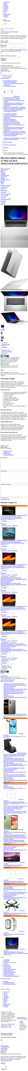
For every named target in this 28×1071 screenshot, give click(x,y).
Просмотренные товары (7, 681)
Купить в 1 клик (6, 350)
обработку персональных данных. (18, 49)
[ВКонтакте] (1, 356)
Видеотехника (16, 97)
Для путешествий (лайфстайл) (13, 110)
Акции (5, 3)
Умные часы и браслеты (10, 969)
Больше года (7, 452)
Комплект (3, 190)
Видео (2, 204)
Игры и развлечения (20, 108)
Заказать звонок (14, 31)
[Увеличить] (12, 277)
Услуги (5, 11)
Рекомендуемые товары (10, 984)
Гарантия (6, 7)
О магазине (6, 1)
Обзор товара (4, 187)
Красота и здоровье (20, 107)
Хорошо (3, 1063)
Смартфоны (14, 80)
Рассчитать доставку (7, 351)
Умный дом (16, 96)
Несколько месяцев (8, 455)
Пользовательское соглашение (8, 1037)
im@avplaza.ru (23, 1018)
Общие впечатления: (6, 484)
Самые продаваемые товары (8, 679)
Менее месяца (7, 453)
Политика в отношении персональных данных (7, 1034)
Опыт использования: (6, 448)
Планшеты (13, 82)
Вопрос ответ (7, 14)
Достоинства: (4, 457)
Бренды (5, 10)
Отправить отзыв (5, 499)
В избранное (5, 527)
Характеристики (5, 194)
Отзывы (6, 16)
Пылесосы (13, 86)
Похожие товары (5, 199)
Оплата (5, 4)
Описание (3, 192)
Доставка (6, 6)
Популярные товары (9, 982)
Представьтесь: (4, 497)
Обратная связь (4, 1045)
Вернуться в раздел (5, 185)
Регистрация (7, 20)
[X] (8, 356)
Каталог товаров (7, 76)
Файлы (2, 202)
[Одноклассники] (3, 356)
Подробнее (3, 524)
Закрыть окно (4, 69)
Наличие (3, 201)
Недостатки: (4, 471)
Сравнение (14, 525)
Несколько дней (8, 450)
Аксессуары (4, 195)
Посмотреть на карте (6, 1026)
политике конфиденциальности (10, 1060)
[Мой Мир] (6, 356)
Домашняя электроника (10, 972)
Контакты (6, 15)
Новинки (6, 981)
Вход (5, 19)
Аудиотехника (16, 99)
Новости (6, 8)
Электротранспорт (19, 103)
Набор (2, 188)
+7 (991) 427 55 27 (5, 31)
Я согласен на (14, 49)
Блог (5, 12)
